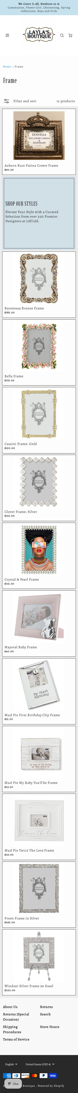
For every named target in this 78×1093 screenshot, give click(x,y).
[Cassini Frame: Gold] (38, 414)
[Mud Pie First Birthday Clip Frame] (38, 685)
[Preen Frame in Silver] (38, 888)
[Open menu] (7, 35)
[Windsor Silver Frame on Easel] (38, 956)
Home (7, 66)
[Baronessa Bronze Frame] (38, 278)
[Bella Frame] (38, 346)
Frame (19, 66)
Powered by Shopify (51, 1086)
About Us (10, 1006)
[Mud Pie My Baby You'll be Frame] (38, 752)
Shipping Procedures (12, 1029)
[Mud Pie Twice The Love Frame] (38, 820)
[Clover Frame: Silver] (38, 481)
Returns (46, 1006)
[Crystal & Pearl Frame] (38, 549)
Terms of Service (16, 1039)
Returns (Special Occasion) (16, 1017)
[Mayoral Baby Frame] (38, 617)
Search (45, 1014)
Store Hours (49, 1026)
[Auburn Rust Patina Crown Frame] (38, 135)
